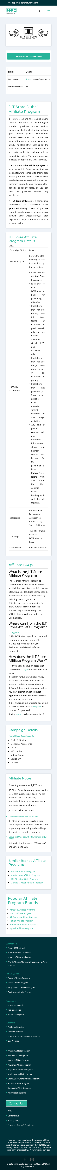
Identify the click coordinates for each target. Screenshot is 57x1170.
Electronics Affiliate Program (20, 992)
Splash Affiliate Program (21, 928)
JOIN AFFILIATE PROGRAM (28, 56)
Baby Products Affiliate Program (22, 987)
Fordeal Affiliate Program (18, 1083)
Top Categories (14, 1010)
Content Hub (13, 1115)
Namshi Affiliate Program (19, 1060)
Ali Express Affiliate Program (24, 917)
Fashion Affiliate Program (19, 978)
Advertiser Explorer (16, 1014)
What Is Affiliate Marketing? (20, 957)
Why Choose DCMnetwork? (20, 952)
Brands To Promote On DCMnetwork (24, 1036)
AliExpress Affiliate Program (20, 1065)
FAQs (10, 1111)
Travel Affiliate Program (18, 982)
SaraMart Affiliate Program (23, 924)
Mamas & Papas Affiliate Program (27, 882)
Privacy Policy (14, 1120)
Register (29, 79)
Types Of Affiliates (15, 1031)
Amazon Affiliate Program (23, 871)
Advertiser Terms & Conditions (21, 1125)
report (19, 714)
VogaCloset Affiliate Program (20, 1069)
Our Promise (13, 1041)
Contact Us (16, 1103)
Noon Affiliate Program (21, 913)
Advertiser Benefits (16, 1005)
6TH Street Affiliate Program (24, 879)
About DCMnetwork (16, 948)
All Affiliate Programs (17, 1092)
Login (25, 669)
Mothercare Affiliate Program (20, 1074)
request (37, 706)
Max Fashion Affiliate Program (25, 875)
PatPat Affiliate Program (21, 920)
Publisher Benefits (16, 1027)
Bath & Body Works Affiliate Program (24, 1078)
